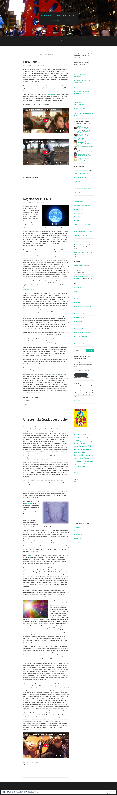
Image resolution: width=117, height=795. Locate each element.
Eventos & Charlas (69, 37)
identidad (81, 458)
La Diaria (76, 325)
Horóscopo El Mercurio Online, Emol (82, 244)
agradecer (76, 437)
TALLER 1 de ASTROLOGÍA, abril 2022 (59, 40)
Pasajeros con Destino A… (58, 15)
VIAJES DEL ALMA (78, 185)
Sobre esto (44, 40)
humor (78, 458)
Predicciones (81, 464)
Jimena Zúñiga (80, 127)
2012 (75, 434)
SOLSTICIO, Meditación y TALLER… (84, 128)
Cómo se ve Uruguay (79, 265)
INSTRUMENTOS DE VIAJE (82, 188)
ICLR (78, 146)
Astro (75, 291)
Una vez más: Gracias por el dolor (45, 419)
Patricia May (32, 555)
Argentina (81, 441)
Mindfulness (29, 503)
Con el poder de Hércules (87, 146)
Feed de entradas (78, 534)
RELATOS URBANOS (79, 177)
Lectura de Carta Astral (31, 40)
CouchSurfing (77, 298)
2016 (87, 434)
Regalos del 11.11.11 (37, 199)
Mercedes (87, 461)
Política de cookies (35, 792)
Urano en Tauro (85, 470)
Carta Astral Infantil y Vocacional (51, 37)
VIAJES (76, 181)
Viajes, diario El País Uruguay (81, 340)
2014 (82, 434)
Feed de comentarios (79, 538)
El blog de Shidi (77, 302)
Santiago (81, 466)
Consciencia (86, 449)
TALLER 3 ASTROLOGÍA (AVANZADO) (33, 44)
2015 (84, 434)
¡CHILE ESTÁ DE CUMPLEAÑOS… (82, 157)
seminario (63, 489)
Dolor (81, 452)
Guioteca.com (27, 220)
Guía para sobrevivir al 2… (87, 151)
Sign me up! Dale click (81, 375)
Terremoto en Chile (78, 470)
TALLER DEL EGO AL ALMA (51, 44)
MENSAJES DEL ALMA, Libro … (84, 155)
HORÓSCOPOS (80, 37)
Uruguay (91, 470)
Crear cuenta (77, 527)
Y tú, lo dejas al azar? (79, 343)
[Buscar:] (84, 350)
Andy (78, 151)
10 (83, 390)
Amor (76, 441)
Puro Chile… (31, 62)
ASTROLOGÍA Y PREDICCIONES (82, 170)
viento (80, 472)
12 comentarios (39, 422)
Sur (80, 468)
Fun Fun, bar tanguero (79, 317)
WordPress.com (78, 542)
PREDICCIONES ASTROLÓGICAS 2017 (83, 252)
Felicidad (88, 455)
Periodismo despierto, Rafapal (81, 336)
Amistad (89, 437)
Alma (80, 437)
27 (92, 394)
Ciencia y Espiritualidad (79, 295)
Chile (90, 446)
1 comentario (40, 202)
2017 (89, 434)
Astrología (78, 446)
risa (77, 466)
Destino (77, 452)
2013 (79, 434)
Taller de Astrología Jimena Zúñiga (87, 468)
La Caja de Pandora (78, 321)
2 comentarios (40, 65)
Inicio (26, 37)
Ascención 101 (77, 287)
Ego (84, 452)
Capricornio (85, 446)
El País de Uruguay (78, 310)
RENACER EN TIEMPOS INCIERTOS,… (84, 135)
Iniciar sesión (77, 530)
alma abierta (85, 437)
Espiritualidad (79, 455)
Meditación (82, 461)
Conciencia (77, 449)
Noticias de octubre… (82, 154)
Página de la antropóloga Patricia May (83, 332)
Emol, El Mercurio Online (80, 313)
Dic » (78, 400)
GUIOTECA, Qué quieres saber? (81, 270)
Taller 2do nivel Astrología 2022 (80, 40)
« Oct (75, 400)
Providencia (87, 464)
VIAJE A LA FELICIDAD (80, 192)
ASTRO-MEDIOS (35, 37)
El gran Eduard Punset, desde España (82, 306)
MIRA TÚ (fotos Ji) (78, 328)
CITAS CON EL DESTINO (80, 173)
